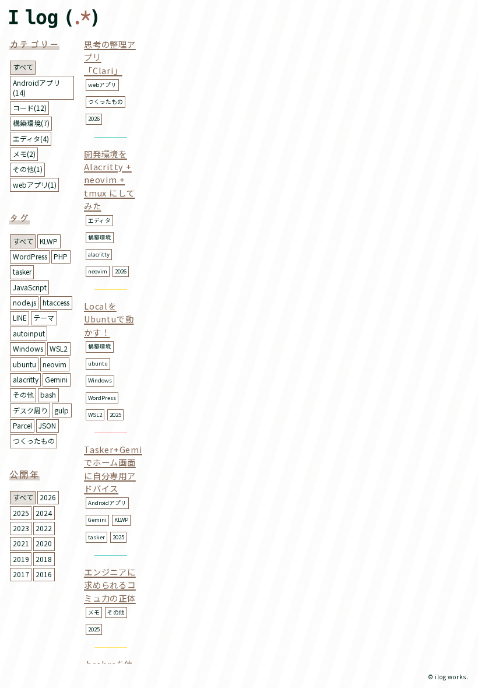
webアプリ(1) (35, 184)
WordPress (30, 256)
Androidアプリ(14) (36, 87)
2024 (44, 513)
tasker (22, 271)
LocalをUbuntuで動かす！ (108, 319)
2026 (48, 497)
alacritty (25, 379)
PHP (61, 256)
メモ (94, 612)
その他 (23, 394)
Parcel (22, 425)
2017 (21, 574)
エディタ (99, 220)
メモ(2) (24, 154)
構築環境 (99, 237)
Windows (28, 348)
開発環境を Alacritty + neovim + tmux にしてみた (109, 180)
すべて (23, 67)
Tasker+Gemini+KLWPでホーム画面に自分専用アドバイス (132, 468)
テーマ (43, 317)
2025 (21, 513)
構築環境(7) (31, 123)
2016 (44, 574)
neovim (54, 364)
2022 (44, 528)
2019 (21, 559)
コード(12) (30, 108)
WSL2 (59, 348)
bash (48, 394)
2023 (21, 528)
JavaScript (30, 287)
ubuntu (24, 364)
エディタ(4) (31, 138)
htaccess (56, 302)
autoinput (29, 333)
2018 (44, 559)
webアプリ (102, 84)
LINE (20, 317)
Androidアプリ (107, 503)
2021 (21, 543)
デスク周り (30, 410)
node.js (24, 302)
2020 (44, 543)
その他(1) (28, 169)
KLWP (49, 241)
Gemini (56, 379)
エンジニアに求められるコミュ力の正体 (110, 585)
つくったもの (34, 440)
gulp (61, 410)
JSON (47, 425)
